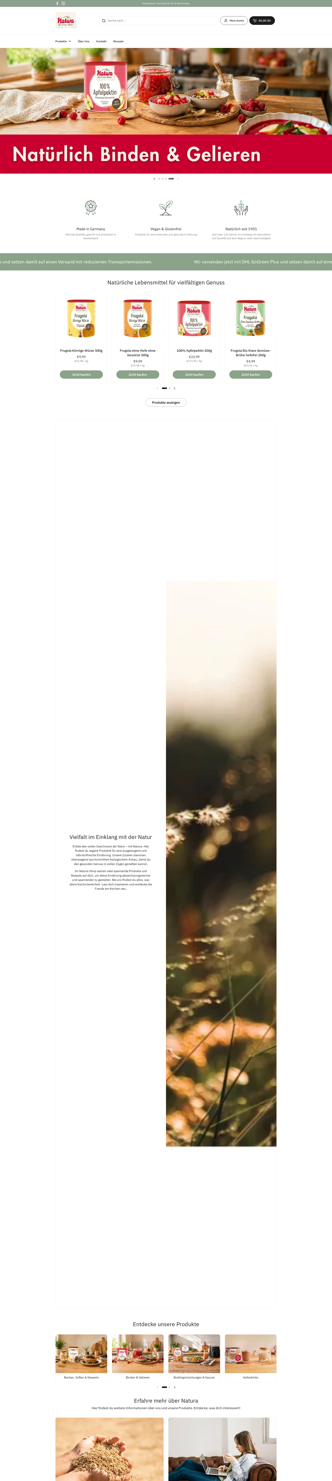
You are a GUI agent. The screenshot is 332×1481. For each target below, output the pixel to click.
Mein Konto (237, 20)
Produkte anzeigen (166, 402)
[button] (262, 20)
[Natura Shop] (66, 20)
